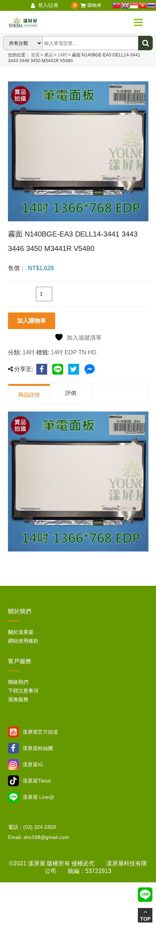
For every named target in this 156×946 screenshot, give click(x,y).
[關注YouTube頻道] (13, 731)
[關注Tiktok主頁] (13, 780)
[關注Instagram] (13, 764)
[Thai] (151, 5)
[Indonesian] (134, 5)
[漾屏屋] (47, 22)
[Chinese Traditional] (116, 5)
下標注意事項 (23, 691)
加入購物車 (31, 321)
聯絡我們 (18, 682)
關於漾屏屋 (20, 632)
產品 (48, 54)
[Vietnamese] (143, 5)
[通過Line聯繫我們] (13, 797)
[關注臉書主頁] (13, 748)
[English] (125, 5)
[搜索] (145, 43)
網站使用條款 (23, 641)
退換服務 (18, 699)
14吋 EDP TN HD (74, 352)
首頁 (35, 54)
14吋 (62, 54)
